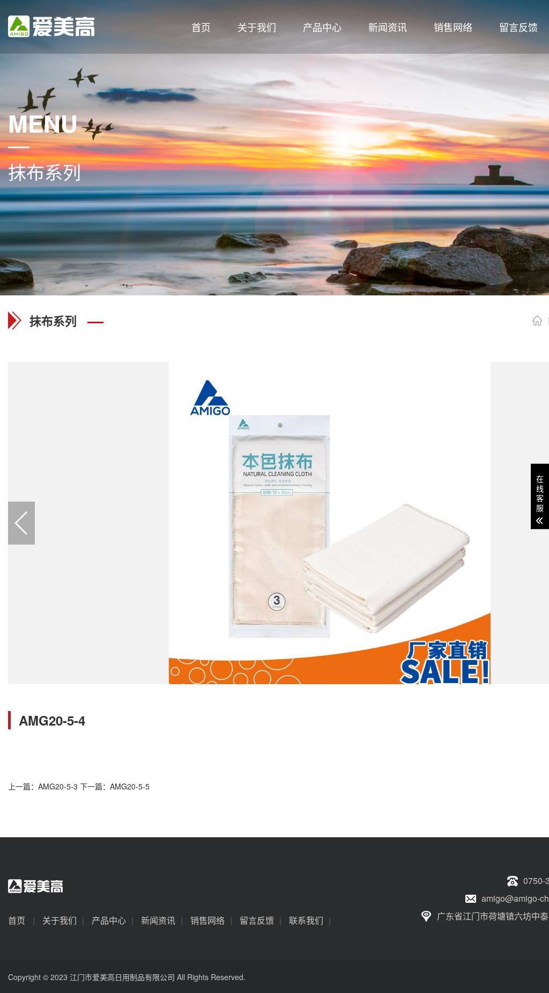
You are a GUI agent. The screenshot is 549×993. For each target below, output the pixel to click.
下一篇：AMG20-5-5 (115, 786)
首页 (201, 27)
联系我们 (306, 920)
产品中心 (322, 27)
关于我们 (257, 27)
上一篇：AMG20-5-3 (43, 786)
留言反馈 (518, 27)
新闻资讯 (387, 27)
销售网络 (453, 27)
